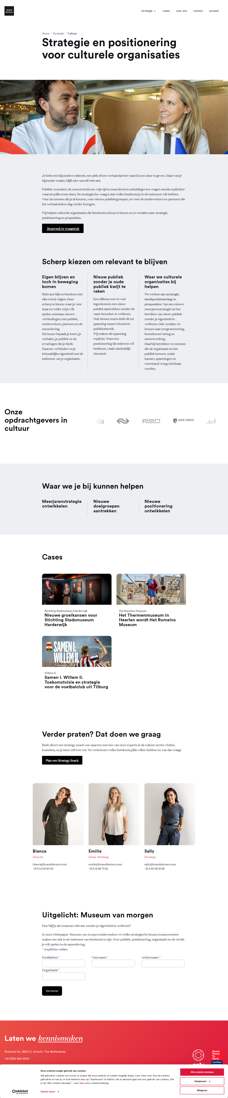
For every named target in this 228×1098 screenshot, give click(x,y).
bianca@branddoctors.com (50, 864)
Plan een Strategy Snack (62, 760)
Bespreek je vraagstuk (62, 228)
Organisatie (51, 970)
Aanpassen (200, 1081)
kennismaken (60, 1038)
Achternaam (151, 957)
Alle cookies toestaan (202, 1072)
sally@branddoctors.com (160, 864)
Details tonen (48, 1091)
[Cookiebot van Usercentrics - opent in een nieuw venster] (20, 1092)
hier (82, 1083)
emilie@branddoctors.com (105, 864)
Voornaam (100, 957)
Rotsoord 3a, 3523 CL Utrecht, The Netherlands (35, 1051)
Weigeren (202, 1090)
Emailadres (51, 957)
